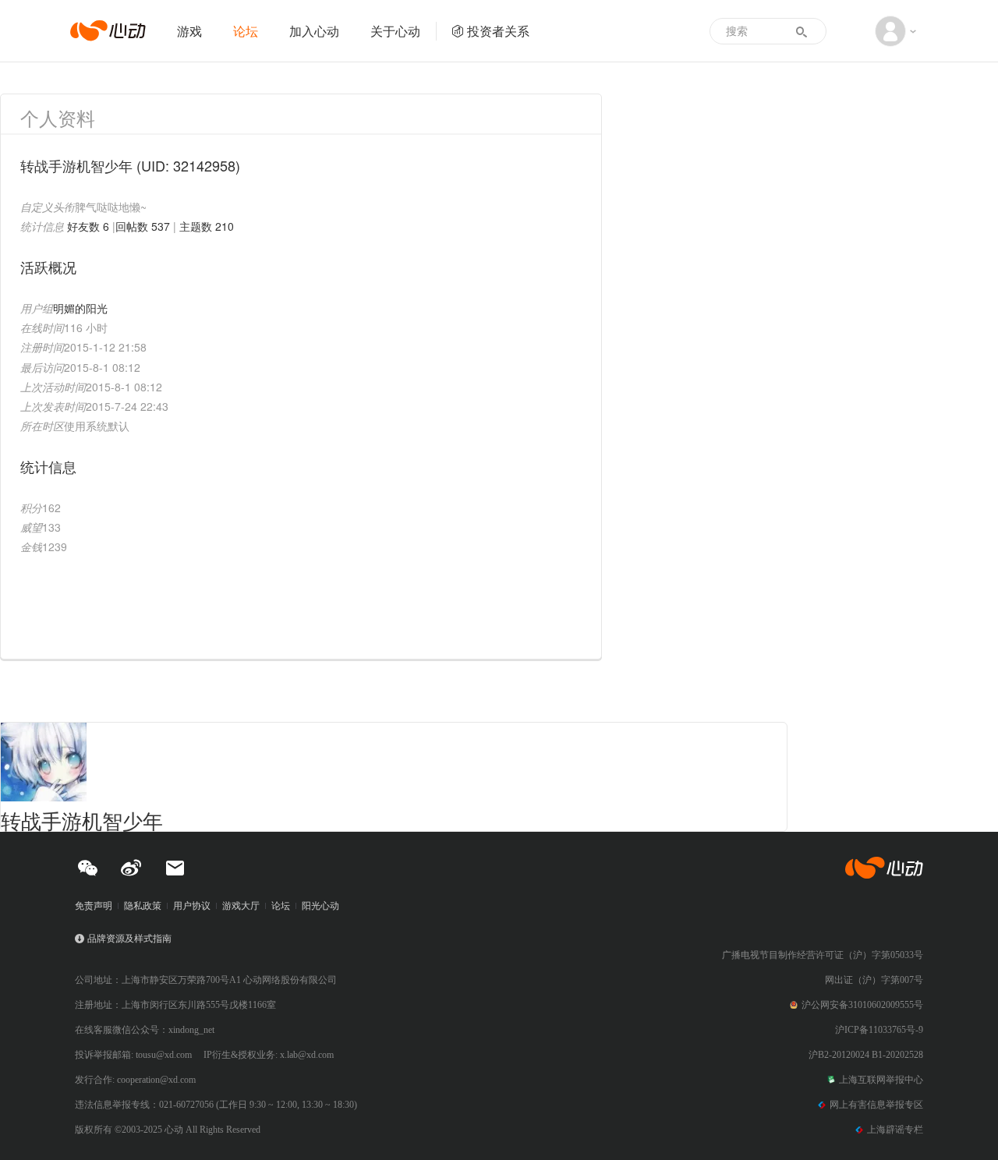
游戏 (189, 31)
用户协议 (192, 905)
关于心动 (395, 31)
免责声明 (93, 905)
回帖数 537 (142, 226)
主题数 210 (206, 226)
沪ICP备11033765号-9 (879, 1029)
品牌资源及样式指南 (129, 938)
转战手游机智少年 (82, 819)
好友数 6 (88, 226)
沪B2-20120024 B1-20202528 (866, 1054)
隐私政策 (142, 905)
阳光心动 (320, 905)
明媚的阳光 (80, 308)
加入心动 (314, 31)
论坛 (245, 31)
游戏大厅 (241, 905)
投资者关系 (498, 31)
